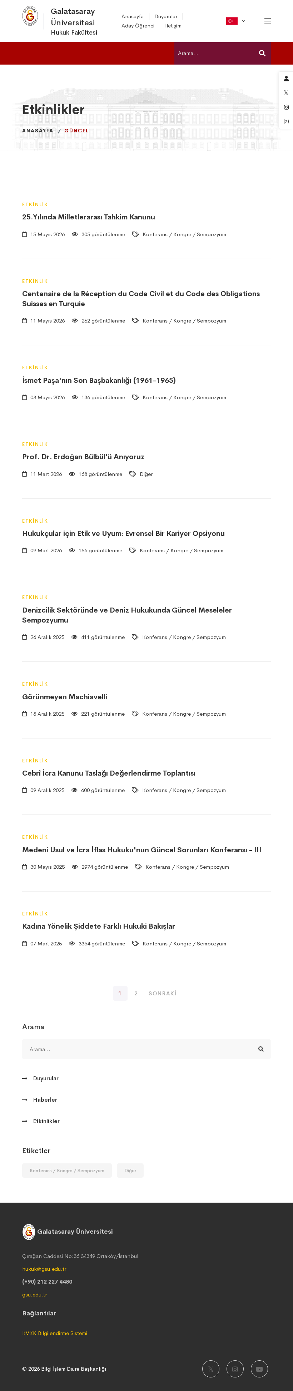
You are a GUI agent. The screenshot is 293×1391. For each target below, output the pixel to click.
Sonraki (163, 993)
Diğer (130, 1171)
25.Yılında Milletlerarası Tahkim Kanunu (88, 217)
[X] (210, 1368)
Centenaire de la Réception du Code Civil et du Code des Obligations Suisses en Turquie (141, 298)
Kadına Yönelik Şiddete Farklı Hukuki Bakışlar (98, 926)
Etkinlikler (46, 1121)
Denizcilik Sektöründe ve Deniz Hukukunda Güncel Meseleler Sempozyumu (127, 615)
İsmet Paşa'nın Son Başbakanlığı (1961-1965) (99, 380)
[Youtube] (259, 1368)
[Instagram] (235, 1368)
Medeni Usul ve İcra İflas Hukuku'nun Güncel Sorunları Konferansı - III (142, 850)
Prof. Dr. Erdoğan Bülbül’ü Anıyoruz (83, 456)
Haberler (45, 1099)
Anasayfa (38, 130)
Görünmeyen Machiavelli (64, 696)
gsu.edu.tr (34, 1294)
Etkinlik (35, 204)
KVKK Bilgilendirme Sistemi (54, 1333)
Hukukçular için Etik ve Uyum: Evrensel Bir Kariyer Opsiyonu (123, 533)
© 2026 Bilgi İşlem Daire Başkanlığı (64, 1368)
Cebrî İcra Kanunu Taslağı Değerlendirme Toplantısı (108, 773)
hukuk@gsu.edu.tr (44, 1268)
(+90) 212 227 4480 (47, 1281)
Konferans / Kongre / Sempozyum (67, 1171)
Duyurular (46, 1078)
